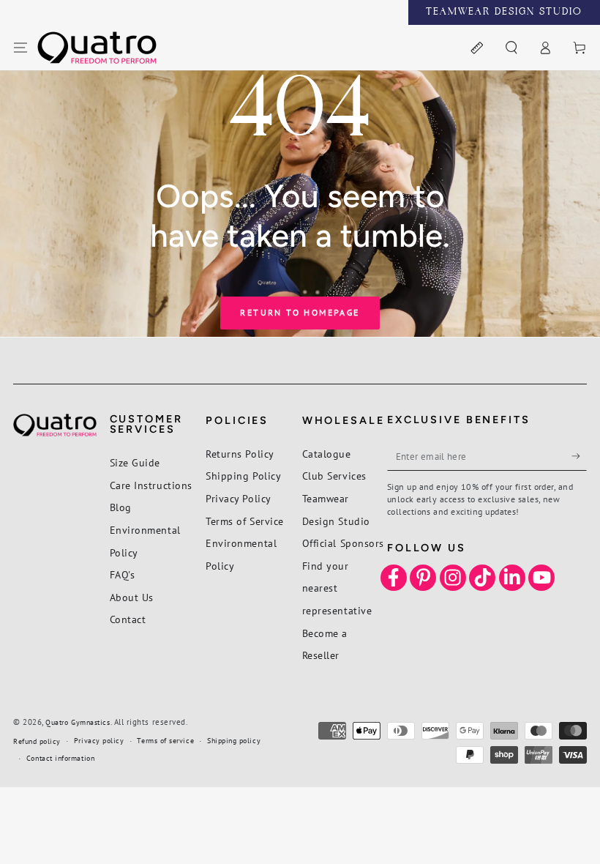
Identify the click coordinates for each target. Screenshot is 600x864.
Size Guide (135, 462)
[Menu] (21, 48)
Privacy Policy (238, 498)
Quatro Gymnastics (77, 722)
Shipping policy (233, 740)
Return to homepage (299, 312)
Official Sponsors (343, 543)
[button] (511, 48)
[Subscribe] (579, 456)
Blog (121, 507)
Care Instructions (151, 485)
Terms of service (165, 740)
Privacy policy (99, 740)
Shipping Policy (243, 476)
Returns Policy (240, 454)
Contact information (60, 758)
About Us (132, 597)
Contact (128, 619)
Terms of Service (245, 521)
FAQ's (122, 574)
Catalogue (326, 454)
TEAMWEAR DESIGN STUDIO (504, 12)
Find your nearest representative (337, 588)
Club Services (334, 476)
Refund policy (37, 741)
